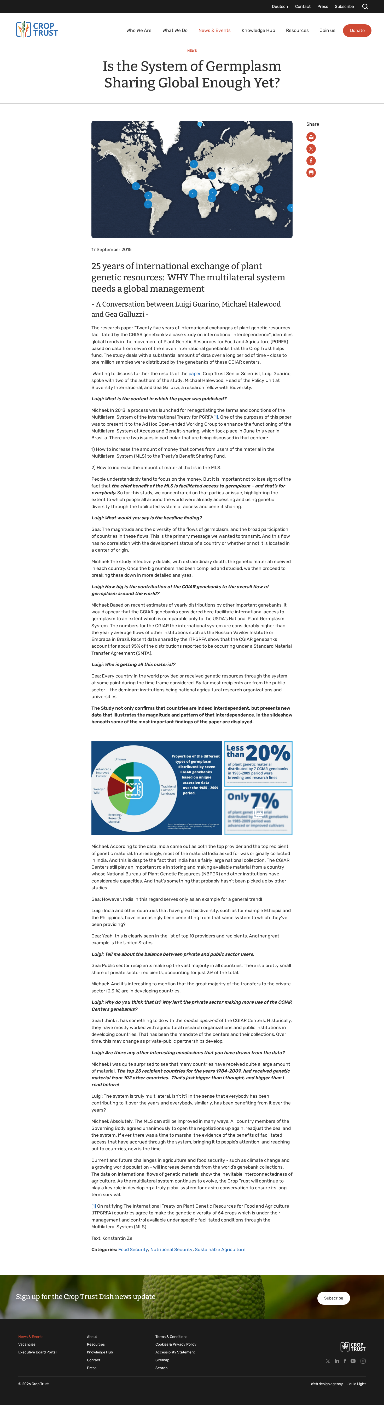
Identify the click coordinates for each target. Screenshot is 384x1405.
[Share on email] (311, 137)
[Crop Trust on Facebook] (345, 1361)
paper (195, 373)
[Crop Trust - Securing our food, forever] (37, 29)
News (192, 51)
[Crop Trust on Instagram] (363, 1361)
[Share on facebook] (311, 161)
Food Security (133, 1249)
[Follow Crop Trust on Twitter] (328, 1361)
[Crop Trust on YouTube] (353, 1361)
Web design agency (327, 1384)
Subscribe (333, 1298)
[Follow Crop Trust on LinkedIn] (337, 1361)
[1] (215, 417)
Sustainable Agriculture (220, 1249)
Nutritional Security (171, 1249)
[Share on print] (311, 172)
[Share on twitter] (311, 149)
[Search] (365, 6)
